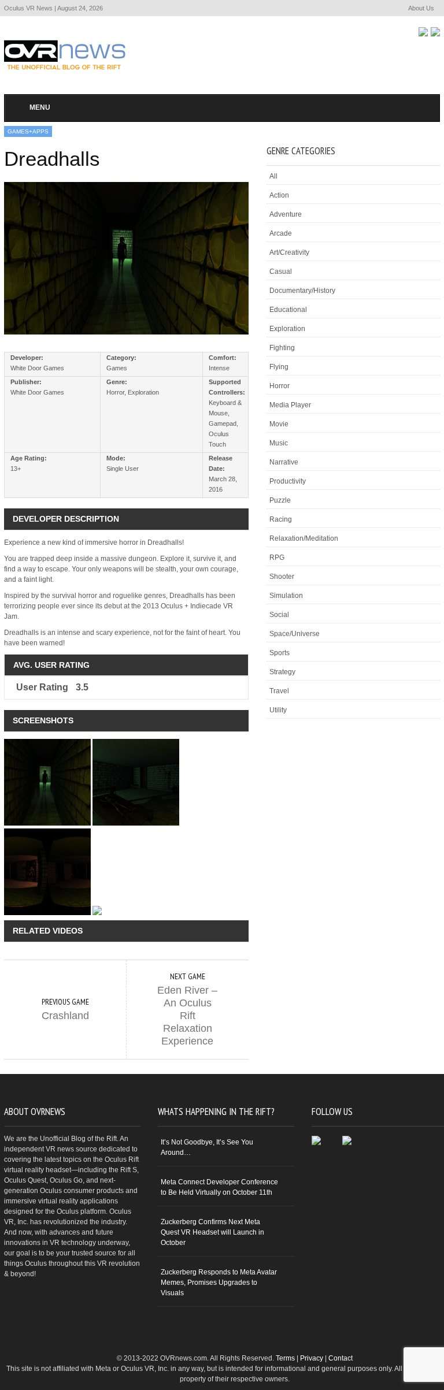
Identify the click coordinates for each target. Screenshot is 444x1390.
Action (279, 195)
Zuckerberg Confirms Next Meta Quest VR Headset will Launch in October (212, 1232)
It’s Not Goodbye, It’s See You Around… (207, 1147)
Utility (278, 710)
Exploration (287, 329)
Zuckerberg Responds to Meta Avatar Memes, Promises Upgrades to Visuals (219, 1282)
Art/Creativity (289, 252)
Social (279, 615)
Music (278, 443)
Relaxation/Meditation (303, 538)
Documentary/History (302, 291)
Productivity (287, 481)
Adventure (285, 214)
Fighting (282, 348)
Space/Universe (294, 634)
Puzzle (280, 500)
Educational (288, 310)
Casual (280, 271)
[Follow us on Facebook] (423, 31)
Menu (39, 107)
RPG (276, 557)
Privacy (311, 1358)
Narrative (283, 462)
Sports (279, 653)
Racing (280, 519)
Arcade (280, 233)
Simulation (286, 596)
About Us (421, 8)
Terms (285, 1358)
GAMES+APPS (28, 131)
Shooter (281, 577)
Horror (279, 386)
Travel (279, 691)
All (273, 176)
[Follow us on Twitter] (435, 31)
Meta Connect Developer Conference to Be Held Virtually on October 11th (219, 1187)
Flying (278, 367)
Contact (340, 1358)
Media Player (290, 405)
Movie (278, 424)
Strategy (282, 672)
